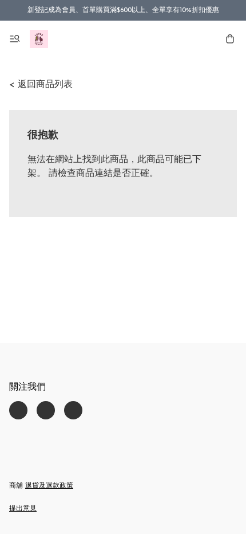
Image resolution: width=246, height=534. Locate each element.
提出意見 (23, 508)
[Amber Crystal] (39, 39)
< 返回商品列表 (41, 84)
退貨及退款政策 (49, 485)
